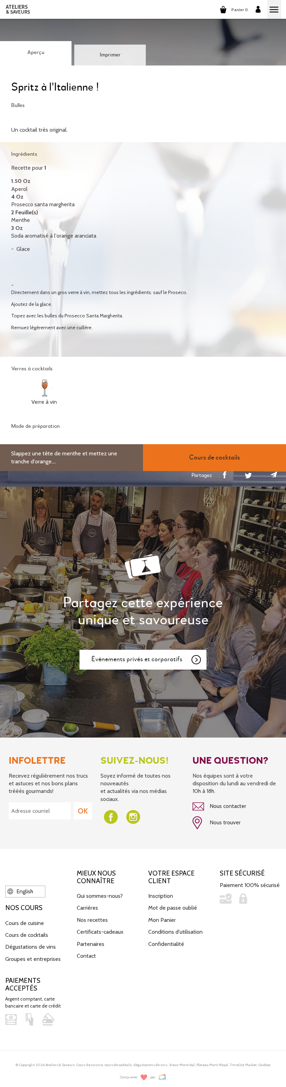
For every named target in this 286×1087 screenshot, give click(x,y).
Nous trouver (224, 822)
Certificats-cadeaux (100, 931)
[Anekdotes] (162, 1077)
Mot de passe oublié (172, 907)
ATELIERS (18, 9)
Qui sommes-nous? (100, 896)
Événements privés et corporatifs (136, 659)
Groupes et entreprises (33, 959)
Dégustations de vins (30, 946)
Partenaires (90, 944)
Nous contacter (227, 806)
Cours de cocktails (26, 935)
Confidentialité (166, 944)
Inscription (160, 896)
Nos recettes (92, 920)
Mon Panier (162, 920)
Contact (86, 956)
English (24, 891)
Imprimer (110, 55)
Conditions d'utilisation (175, 931)
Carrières (87, 907)
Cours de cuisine (24, 923)
